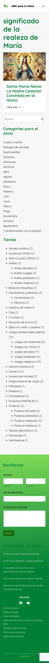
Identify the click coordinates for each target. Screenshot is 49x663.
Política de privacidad (13, 636)
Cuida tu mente (12, 142)
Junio (6, 201)
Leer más (14, 107)
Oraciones (9, 162)
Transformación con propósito (22, 230)
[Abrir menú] (43, 6)
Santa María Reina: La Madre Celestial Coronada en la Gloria (24, 93)
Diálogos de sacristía (16, 147)
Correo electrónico (13, 492)
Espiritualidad (11, 152)
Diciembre (9, 181)
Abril (6, 171)
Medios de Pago (10, 612)
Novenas (8, 157)
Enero (7, 186)
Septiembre (10, 226)
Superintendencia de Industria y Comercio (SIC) (23, 622)
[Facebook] (21, 603)
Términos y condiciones (14, 632)
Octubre (8, 221)
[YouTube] (28, 603)
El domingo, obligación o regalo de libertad (23, 561)
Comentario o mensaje (15, 507)
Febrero (8, 191)
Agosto (7, 176)
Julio (6, 196)
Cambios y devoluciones (14, 628)
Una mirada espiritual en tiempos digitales (23, 578)
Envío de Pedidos (11, 616)
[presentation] (24, 66)
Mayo (6, 211)
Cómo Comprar (10, 608)
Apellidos (30, 486)
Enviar (8, 533)
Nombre (6, 486)
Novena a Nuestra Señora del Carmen (21, 554)
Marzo (7, 206)
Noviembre (10, 216)
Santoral (8, 167)
